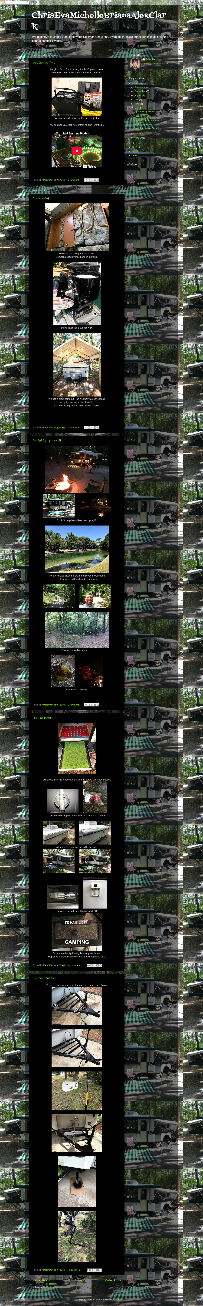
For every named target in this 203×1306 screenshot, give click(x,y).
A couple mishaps (41, 198)
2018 (135, 143)
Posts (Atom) (52, 1287)
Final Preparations (42, 718)
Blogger (119, 1299)
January (138, 138)
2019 (135, 83)
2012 (135, 147)
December (140, 87)
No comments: (75, 965)
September (140, 91)
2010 (135, 151)
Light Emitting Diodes (44, 62)
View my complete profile (155, 63)
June (137, 104)
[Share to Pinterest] (97, 180)
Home (78, 1280)
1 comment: (74, 180)
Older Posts (113, 1280)
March (137, 133)
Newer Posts (41, 1280)
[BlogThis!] (88, 180)
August (138, 95)
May (136, 108)
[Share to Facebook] (94, 180)
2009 (135, 155)
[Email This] (85, 180)
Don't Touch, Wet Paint (44, 978)
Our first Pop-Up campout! (47, 440)
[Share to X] (91, 180)
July (136, 99)
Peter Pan (151, 59)
